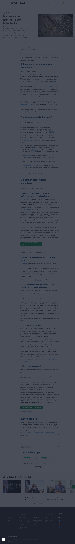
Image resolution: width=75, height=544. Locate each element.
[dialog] (37, 272)
